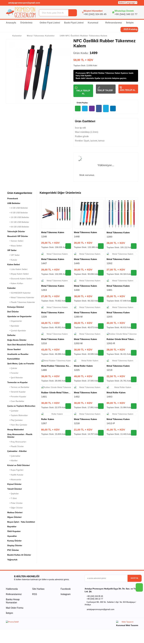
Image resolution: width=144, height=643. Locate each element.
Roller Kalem (47, 419)
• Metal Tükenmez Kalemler (20, 297)
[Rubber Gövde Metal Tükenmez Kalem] (122, 334)
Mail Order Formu (14, 608)
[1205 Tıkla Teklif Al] (134, 326)
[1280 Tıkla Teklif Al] (134, 246)
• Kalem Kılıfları (15, 283)
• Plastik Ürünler (15, 446)
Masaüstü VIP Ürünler (17, 236)
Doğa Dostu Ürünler (16, 340)
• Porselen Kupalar (16, 396)
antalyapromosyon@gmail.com (24, 3)
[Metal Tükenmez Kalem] (56, 214)
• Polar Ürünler (15, 503)
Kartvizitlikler (13, 359)
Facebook (65, 589)
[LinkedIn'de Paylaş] (113, 108)
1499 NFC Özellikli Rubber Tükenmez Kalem (83, 36)
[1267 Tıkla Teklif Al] (68, 433)
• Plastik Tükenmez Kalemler (21, 302)
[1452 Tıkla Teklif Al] (101, 406)
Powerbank (12, 198)
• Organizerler (14, 321)
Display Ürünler (14, 545)
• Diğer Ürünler (15, 508)
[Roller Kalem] (56, 414)
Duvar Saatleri (14, 349)
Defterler (11, 335)
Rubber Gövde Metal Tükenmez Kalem (60, 392)
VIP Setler (11, 250)
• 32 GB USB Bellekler (18, 222)
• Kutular (12, 260)
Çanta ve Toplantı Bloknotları (21, 406)
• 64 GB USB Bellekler (18, 227)
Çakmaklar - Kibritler (17, 451)
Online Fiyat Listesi (50, 22)
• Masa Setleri (14, 246)
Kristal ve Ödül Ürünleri (18, 465)
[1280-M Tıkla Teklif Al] (101, 326)
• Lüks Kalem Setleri (17, 269)
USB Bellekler (13, 203)
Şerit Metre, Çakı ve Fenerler (20, 363)
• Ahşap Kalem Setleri (18, 274)
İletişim (130, 22)
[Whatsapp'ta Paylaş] (78, 108)
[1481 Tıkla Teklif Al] (134, 299)
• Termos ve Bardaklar (18, 387)
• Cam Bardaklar (15, 401)
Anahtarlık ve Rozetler (17, 354)
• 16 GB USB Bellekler (18, 217)
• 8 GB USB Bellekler (17, 213)
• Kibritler (12, 460)
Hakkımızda (12, 589)
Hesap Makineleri (15, 429)
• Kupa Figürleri (15, 470)
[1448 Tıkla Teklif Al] (101, 246)
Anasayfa (11, 22)
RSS (34, 594)
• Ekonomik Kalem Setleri (19, 278)
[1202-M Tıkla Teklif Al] (101, 353)
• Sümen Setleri (15, 241)
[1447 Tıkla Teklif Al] (68, 273)
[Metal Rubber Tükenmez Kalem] (56, 360)
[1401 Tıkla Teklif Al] (68, 406)
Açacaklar (12, 536)
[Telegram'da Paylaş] (85, 108)
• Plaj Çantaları (15, 420)
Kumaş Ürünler (14, 541)
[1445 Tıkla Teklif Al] (101, 273)
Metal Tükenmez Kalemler (41, 36)
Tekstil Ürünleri (14, 489)
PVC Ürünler (13, 550)
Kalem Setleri (13, 264)
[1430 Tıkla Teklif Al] (101, 299)
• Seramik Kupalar (16, 392)
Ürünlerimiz (26, 22)
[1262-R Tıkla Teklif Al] (134, 353)
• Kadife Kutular (15, 475)
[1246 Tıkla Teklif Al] (68, 246)
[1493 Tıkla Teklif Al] (134, 406)
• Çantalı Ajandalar (16, 330)
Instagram (65, 594)
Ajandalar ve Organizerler (19, 316)
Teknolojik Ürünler (16, 231)
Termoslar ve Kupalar (17, 382)
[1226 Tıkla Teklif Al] (68, 326)
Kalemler (17, 36)
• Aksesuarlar (14, 479)
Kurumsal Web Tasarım (127, 625)
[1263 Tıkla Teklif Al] (68, 299)
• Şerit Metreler (15, 377)
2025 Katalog (130, 29)
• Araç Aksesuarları (16, 442)
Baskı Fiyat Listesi (74, 22)
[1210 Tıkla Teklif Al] (68, 353)
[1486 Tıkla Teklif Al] (68, 379)
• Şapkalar (13, 493)
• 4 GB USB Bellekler (17, 208)
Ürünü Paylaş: (82, 103)
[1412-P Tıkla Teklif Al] (134, 433)
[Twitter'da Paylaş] (106, 108)
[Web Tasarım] (127, 622)
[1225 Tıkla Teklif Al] (101, 379)
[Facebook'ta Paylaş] (99, 108)
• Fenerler (12, 373)
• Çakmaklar (13, 456)
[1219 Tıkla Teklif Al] (134, 379)
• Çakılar (12, 368)
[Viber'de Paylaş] (92, 108)
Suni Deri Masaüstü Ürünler (20, 344)
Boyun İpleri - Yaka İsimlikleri (21, 522)
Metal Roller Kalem (83, 366)
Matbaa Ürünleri (14, 512)
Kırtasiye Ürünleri (15, 307)
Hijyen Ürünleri (14, 517)
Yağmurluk (12, 560)
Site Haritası (38, 589)
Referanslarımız (113, 22)
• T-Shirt (12, 498)
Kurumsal (93, 22)
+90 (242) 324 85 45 (95, 14)
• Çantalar (12, 411)
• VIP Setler (13, 255)
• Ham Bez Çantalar (17, 425)
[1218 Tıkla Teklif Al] (101, 433)
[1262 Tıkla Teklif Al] (134, 273)
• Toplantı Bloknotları (17, 415)
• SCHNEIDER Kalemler (19, 293)
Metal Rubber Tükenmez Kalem (56, 366)
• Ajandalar (13, 326)
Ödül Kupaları (14, 531)
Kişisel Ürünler (14, 484)
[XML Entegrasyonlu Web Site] (38, 622)
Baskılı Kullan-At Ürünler (19, 555)
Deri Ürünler (13, 311)
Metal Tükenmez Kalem (52, 232)
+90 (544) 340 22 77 (125, 14)
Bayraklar (11, 526)
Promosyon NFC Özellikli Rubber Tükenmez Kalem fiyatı (100, 73)
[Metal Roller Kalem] (89, 360)
